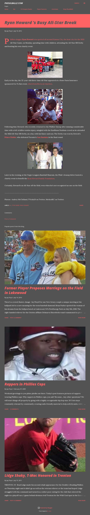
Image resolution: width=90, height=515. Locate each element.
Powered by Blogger (46, 508)
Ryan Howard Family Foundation (41, 178)
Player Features (42, 9)
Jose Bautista (42, 137)
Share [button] (81, 205)
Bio (14, 9)
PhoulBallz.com (14, 3)
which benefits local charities (40, 84)
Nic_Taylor (49, 511)
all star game (14, 205)
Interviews (55, 9)
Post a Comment (10, 219)
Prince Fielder (10, 137)
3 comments (14, 409)
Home (6, 9)
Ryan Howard (27, 39)
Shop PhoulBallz (68, 9)
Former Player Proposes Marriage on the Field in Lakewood (44, 290)
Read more (81, 317)
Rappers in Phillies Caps (25, 384)
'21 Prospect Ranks (26, 9)
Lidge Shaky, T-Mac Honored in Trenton (38, 475)
